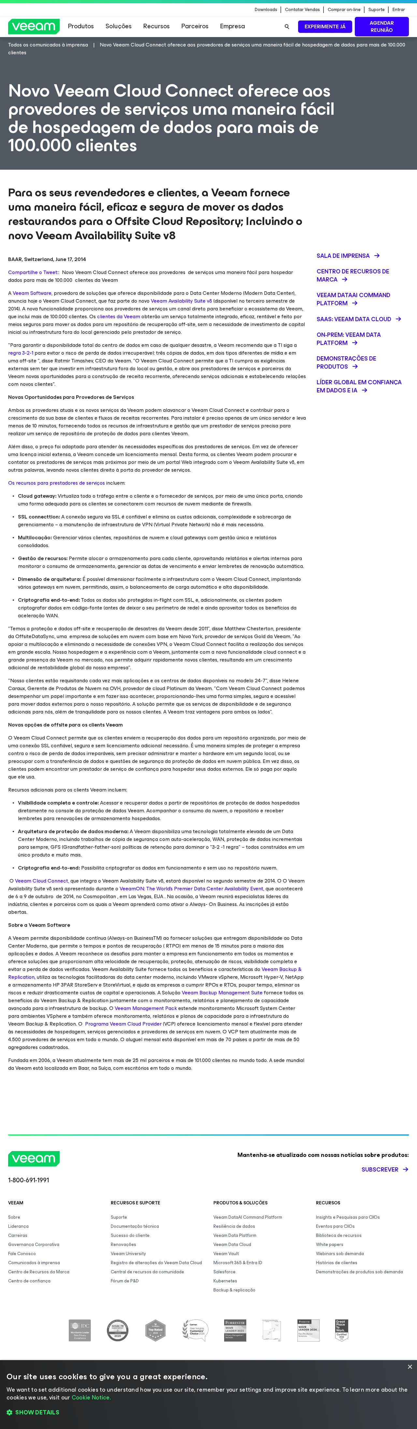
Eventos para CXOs (335, 1226)
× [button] (409, 1367)
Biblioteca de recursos (339, 1235)
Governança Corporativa (33, 1244)
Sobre (14, 1217)
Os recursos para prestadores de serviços (56, 483)
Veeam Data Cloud (232, 1244)
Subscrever (380, 1169)
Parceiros (194, 26)
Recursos (156, 26)
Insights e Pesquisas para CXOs (348, 1217)
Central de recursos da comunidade (147, 1272)
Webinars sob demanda (340, 1253)
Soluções (119, 26)
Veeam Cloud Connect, (42, 880)
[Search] (287, 27)
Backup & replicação (234, 1290)
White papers (329, 1244)
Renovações (123, 1244)
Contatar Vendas (302, 10)
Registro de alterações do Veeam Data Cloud (156, 1262)
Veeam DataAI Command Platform (247, 1217)
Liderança (18, 1226)
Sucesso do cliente (130, 1235)
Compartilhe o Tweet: (33, 272)
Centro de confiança (29, 1281)
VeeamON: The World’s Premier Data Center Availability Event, (192, 888)
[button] (208, 1413)
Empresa (232, 26)
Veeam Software (32, 293)
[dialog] (208, 1394)
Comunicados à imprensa (34, 1262)
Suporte (376, 10)
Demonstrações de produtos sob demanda (359, 1272)
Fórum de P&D (125, 1281)
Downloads (266, 10)
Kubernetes (225, 1281)
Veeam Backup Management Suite (222, 992)
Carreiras (17, 1235)
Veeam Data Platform (234, 1235)
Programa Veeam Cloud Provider (123, 1023)
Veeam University (128, 1253)
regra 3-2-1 (20, 352)
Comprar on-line (344, 10)
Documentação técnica (135, 1226)
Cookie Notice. (91, 1397)
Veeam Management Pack (146, 1008)
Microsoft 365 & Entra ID (237, 1262)
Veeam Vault (226, 1253)
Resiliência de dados (234, 1226)
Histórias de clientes (336, 1262)
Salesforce (224, 1272)
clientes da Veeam (118, 316)
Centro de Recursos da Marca (38, 1272)
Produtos (81, 26)
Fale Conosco (22, 1253)
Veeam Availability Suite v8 (181, 300)
